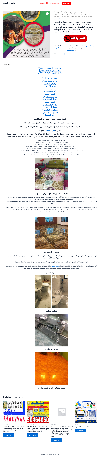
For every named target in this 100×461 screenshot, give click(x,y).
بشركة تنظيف (55, 266)
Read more (8, 435)
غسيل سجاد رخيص (91, 46)
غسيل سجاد (70, 50)
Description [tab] (6, 64)
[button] (66, 3)
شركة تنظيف (50, 130)
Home (55, 12)
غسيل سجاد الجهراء (60, 48)
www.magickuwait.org (54, 3)
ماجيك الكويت (9, 3)
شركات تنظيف (88, 12)
